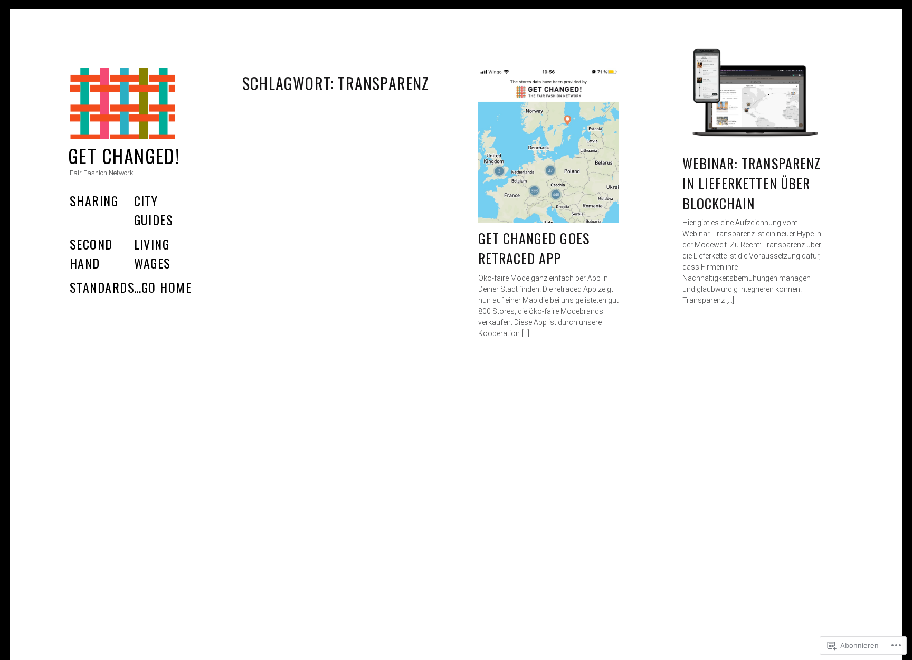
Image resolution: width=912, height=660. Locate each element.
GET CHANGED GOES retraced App (534, 248)
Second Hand (91, 253)
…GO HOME (163, 287)
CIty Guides (154, 210)
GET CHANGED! (124, 155)
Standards (102, 287)
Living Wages (152, 253)
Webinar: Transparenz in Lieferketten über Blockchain (751, 183)
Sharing (94, 200)
